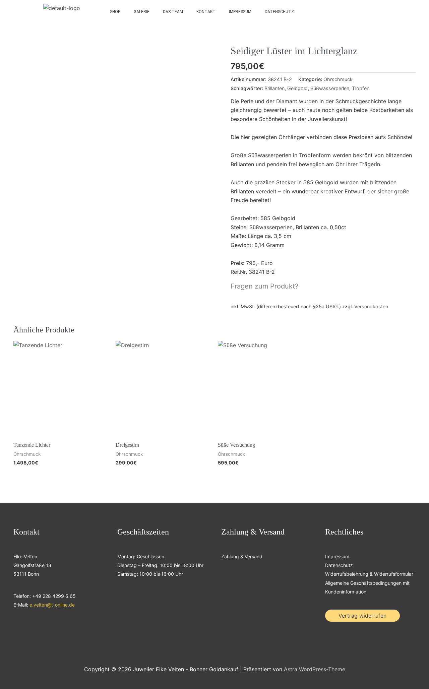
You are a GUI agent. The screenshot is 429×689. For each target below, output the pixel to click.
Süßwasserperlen (329, 88)
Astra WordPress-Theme (314, 669)
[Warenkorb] (388, 11)
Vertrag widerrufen (362, 615)
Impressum (240, 11)
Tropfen (360, 88)
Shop (115, 11)
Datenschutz (279, 11)
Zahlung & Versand (241, 556)
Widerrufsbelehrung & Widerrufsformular (369, 574)
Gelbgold (297, 88)
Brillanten (274, 88)
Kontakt (206, 11)
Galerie (141, 11)
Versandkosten (371, 306)
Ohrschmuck (338, 79)
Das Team (173, 11)
